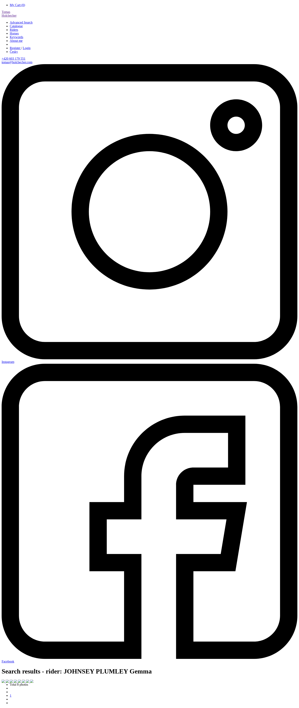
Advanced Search (21, 22)
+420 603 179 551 (13, 58)
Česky (14, 51)
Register (15, 48)
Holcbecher (9, 13)
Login (27, 48)
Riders (14, 29)
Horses (14, 33)
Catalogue (16, 26)
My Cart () (17, 5)
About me (16, 40)
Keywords (16, 37)
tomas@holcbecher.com (17, 62)
